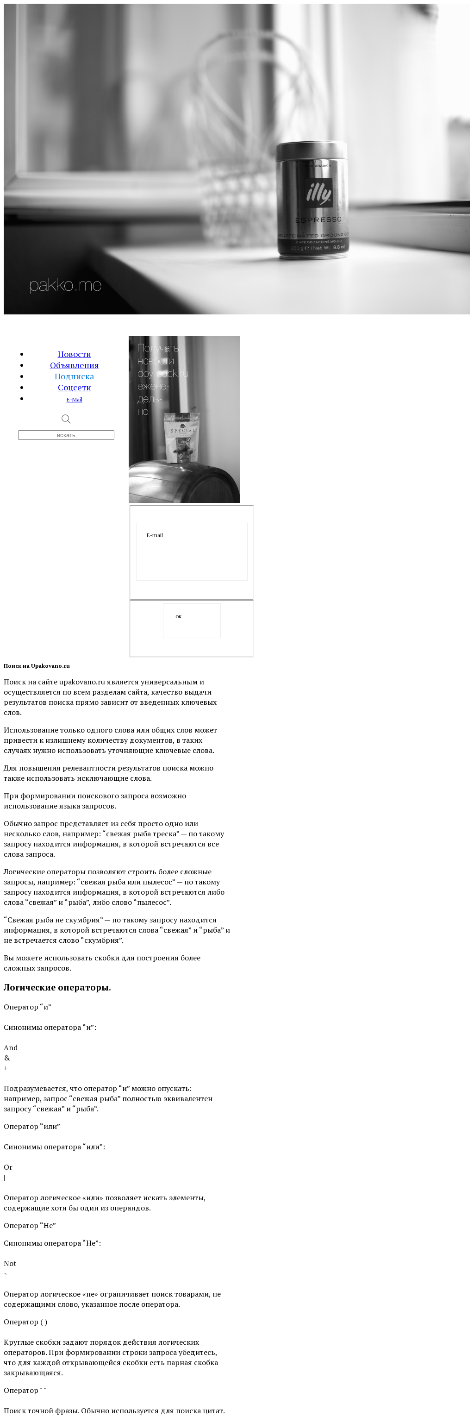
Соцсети (74, 387)
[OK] (192, 620)
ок (178, 616)
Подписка (74, 376)
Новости (74, 353)
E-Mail (74, 399)
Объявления (74, 364)
